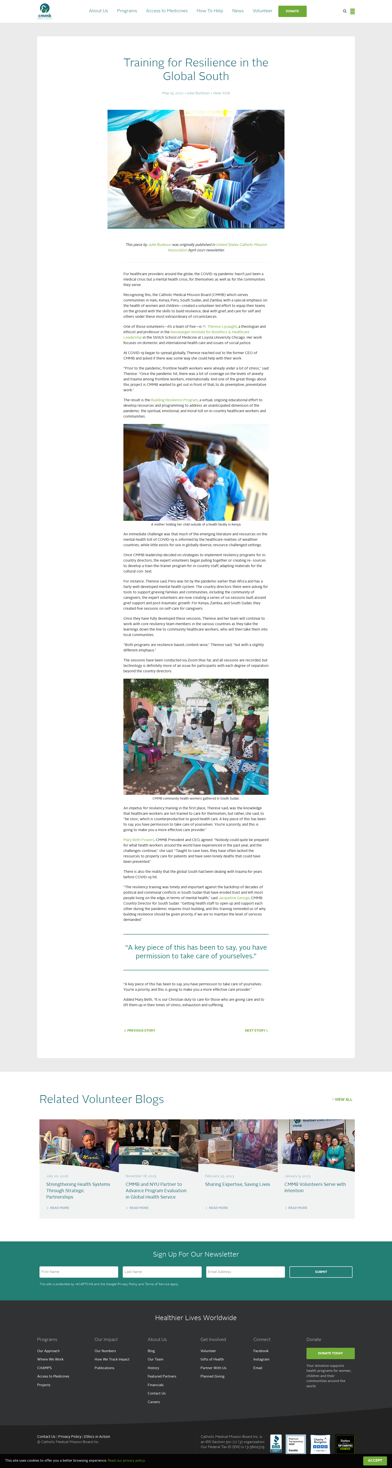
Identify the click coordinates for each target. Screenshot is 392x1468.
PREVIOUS (141, 1030)
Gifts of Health (212, 1359)
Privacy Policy (127, 1284)
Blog (151, 1351)
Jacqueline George (234, 898)
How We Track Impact (112, 1359)
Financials (156, 1385)
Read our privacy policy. (126, 1461)
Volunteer (263, 11)
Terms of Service (157, 1284)
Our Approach (48, 1351)
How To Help (210, 11)
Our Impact (106, 1340)
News (238, 11)
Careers (154, 1402)
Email (257, 1368)
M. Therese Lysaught (220, 327)
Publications (104, 1368)
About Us (98, 11)
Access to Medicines (167, 11)
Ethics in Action (97, 1437)
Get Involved (213, 1340)
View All (344, 1100)
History (153, 1368)
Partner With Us (213, 1368)
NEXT (255, 1030)
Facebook (261, 1351)
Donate (292, 11)
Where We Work (50, 1359)
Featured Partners (162, 1376)
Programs (127, 11)
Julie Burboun (159, 245)
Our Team (155, 1359)
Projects (43, 1385)
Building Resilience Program (174, 400)
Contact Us (157, 1393)
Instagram (261, 1359)
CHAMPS (44, 1368)
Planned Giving (213, 1376)
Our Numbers (105, 1351)
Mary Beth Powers (138, 840)
